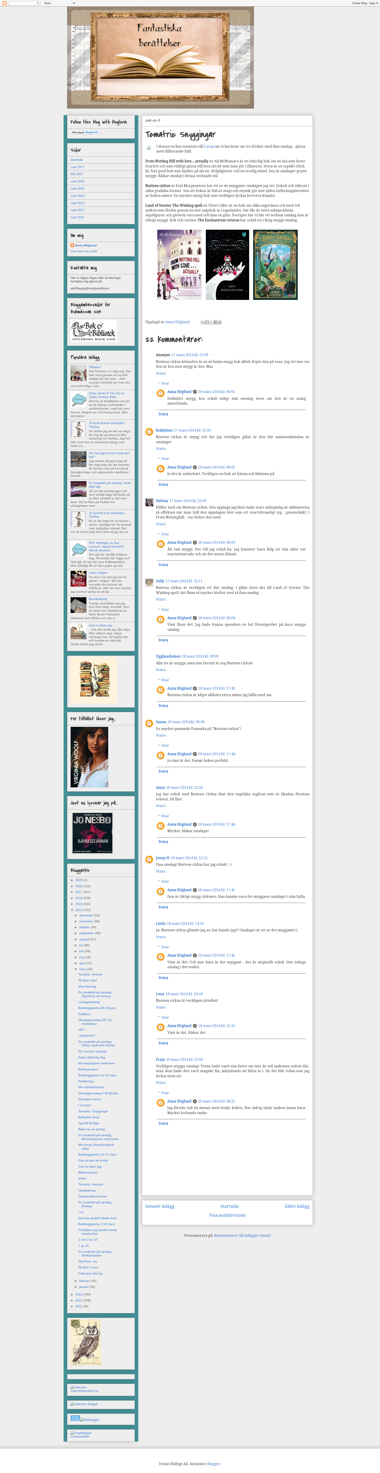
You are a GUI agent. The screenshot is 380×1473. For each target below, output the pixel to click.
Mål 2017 (77, 174)
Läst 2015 (77, 188)
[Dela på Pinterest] (219, 322)
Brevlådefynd (98, 599)
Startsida (229, 1206)
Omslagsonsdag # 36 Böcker (98, 1093)
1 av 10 (83, 1245)
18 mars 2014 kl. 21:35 (216, 1026)
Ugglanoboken (168, 656)
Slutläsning (85, 1081)
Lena (160, 994)
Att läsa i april (87, 980)
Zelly (160, 581)
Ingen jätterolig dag (91, 1057)
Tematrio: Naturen (90, 1184)
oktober (85, 927)
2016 (79, 898)
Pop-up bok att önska (93, 1160)
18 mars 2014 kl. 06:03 (216, 542)
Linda (161, 923)
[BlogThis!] (207, 322)
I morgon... (85, 1105)
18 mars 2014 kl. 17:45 (216, 890)
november (86, 921)
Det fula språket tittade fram (97, 1218)
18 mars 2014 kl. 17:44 (216, 754)
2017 (79, 892)
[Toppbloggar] (81, 1433)
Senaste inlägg (159, 1206)
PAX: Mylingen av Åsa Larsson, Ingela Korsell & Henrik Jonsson (106, 546)
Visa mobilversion (227, 1215)
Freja (160, 1059)
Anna (160, 787)
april (82, 963)
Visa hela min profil (84, 251)
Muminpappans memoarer (96, 1063)
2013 (79, 1294)
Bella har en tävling (91, 1129)
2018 (79, 886)
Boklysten (164, 430)
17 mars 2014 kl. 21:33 (192, 430)
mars (83, 969)
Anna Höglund (179, 392)
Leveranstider (80, 1436)
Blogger (213, 1464)
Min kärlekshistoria (91, 1087)
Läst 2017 (77, 167)
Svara (161, 373)
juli (81, 945)
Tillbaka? (95, 367)
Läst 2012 (77, 210)
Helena (162, 501)
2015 (79, 904)
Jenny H (162, 858)
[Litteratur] (79, 1387)
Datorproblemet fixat (92, 1196)
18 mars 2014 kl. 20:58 (184, 994)
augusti (84, 939)
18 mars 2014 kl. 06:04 (216, 618)
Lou (81, 1212)
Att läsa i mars (88, 1267)
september (87, 933)
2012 (79, 1300)
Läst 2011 (77, 217)
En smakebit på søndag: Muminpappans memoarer (98, 1137)
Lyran (209, 146)
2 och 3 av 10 (87, 1239)
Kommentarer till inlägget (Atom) (242, 1235)
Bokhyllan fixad (88, 1117)
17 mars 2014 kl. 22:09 (187, 501)
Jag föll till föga (88, 1123)
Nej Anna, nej (87, 1261)
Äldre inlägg (297, 1206)
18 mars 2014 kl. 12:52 (189, 858)
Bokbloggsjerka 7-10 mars (96, 1224)
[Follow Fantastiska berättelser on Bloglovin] (85, 133)
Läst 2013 (77, 203)
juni (82, 951)
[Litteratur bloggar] (84, 1404)
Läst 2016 (77, 181)
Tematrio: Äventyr (90, 974)
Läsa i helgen (98, 572)
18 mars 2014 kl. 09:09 (200, 656)
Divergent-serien (89, 1099)
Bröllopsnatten (88, 1069)
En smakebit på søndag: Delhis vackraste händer (96, 1043)
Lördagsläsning (89, 1002)
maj (82, 957)
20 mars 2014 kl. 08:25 (216, 1101)
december (86, 915)
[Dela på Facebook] (215, 322)
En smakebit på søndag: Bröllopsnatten (95, 1253)
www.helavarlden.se (84, 1390)
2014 (79, 910)
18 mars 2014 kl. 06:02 (216, 392)
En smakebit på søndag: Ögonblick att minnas (95, 994)
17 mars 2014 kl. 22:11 (184, 581)
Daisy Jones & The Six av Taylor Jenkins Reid (106, 395)
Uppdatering (86, 1190)
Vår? (81, 1029)
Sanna (161, 722)
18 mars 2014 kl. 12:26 (184, 787)
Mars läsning (87, 986)
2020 (79, 880)
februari (85, 1281)
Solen (82, 1178)
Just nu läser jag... (101, 625)
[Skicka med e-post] (203, 322)
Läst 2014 (77, 195)
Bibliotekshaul (87, 1172)
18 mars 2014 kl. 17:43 (216, 688)
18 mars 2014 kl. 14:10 (185, 923)
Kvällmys (84, 1014)
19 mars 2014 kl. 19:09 (184, 1059)
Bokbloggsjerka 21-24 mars (97, 1075)
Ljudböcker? (86, 1035)
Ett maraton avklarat (92, 1051)
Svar (165, 383)
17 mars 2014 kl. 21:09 (189, 355)
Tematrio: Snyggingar (93, 1111)
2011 (79, 1306)
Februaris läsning (90, 1273)
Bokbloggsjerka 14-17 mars (97, 1154)
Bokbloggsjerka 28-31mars (97, 1008)
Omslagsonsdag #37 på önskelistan (94, 1021)
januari (84, 1286)
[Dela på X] (211, 322)
